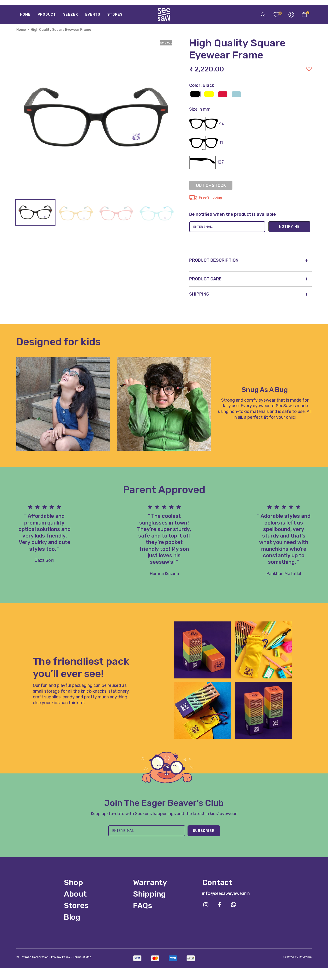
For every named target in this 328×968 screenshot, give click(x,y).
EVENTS (92, 15)
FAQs (142, 905)
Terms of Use (82, 957)
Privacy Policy (60, 957)
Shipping (149, 893)
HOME (25, 15)
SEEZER (70, 15)
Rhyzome (305, 957)
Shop (73, 882)
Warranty (150, 882)
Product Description (213, 260)
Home (21, 30)
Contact (217, 882)
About (75, 893)
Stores (76, 905)
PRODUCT (47, 15)
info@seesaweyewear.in (226, 893)
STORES (114, 15)
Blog (72, 917)
